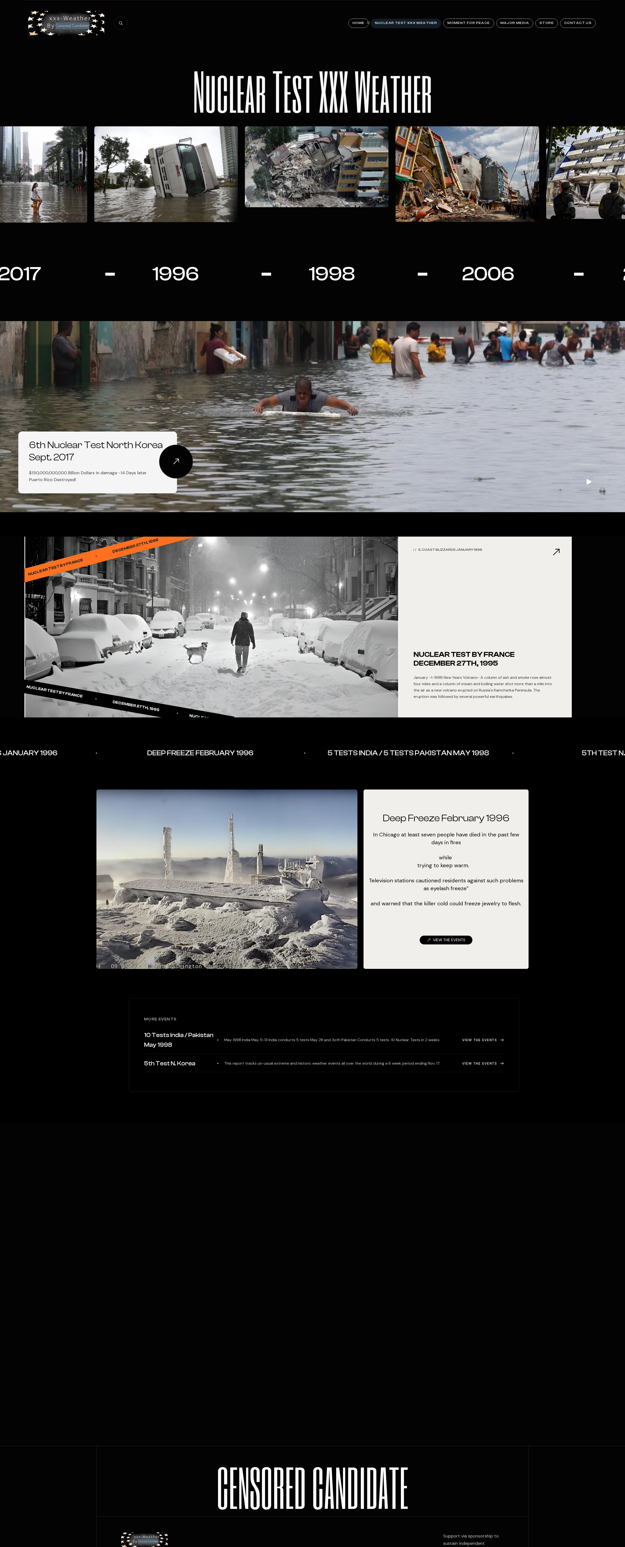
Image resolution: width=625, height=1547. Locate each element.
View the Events (478, 1040)
